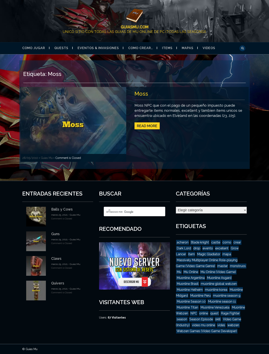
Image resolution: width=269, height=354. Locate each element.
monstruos (238, 266)
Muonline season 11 (222, 301)
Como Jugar (33, 48)
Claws (56, 258)
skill (218, 319)
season (182, 319)
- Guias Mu (74, 214)
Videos (209, 48)
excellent (221, 248)
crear (237, 242)
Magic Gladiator (208, 254)
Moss (141, 93)
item (191, 254)
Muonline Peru (200, 295)
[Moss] (73, 124)
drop (196, 248)
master (222, 266)
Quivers (57, 283)
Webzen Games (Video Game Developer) (207, 331)
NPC (193, 313)
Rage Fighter (230, 313)
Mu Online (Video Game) (218, 272)
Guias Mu (47, 157)
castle (215, 242)
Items (167, 48)
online (203, 313)
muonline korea (216, 290)
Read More (147, 126)
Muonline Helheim (190, 290)
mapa (227, 254)
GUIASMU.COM (134, 27)
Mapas (187, 48)
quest (214, 313)
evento (208, 248)
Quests (61, 48)
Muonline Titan (187, 307)
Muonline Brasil (188, 284)
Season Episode (201, 319)
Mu (179, 272)
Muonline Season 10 (191, 301)
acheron (182, 242)
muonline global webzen (219, 284)
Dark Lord (184, 248)
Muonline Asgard (219, 278)
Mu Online (191, 272)
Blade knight (200, 242)
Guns (55, 234)
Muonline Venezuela (214, 307)
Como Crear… (140, 48)
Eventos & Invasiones (98, 48)
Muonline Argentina (191, 278)
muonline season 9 (226, 295)
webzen (233, 325)
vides (221, 325)
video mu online (203, 325)
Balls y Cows (62, 209)
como (227, 242)
